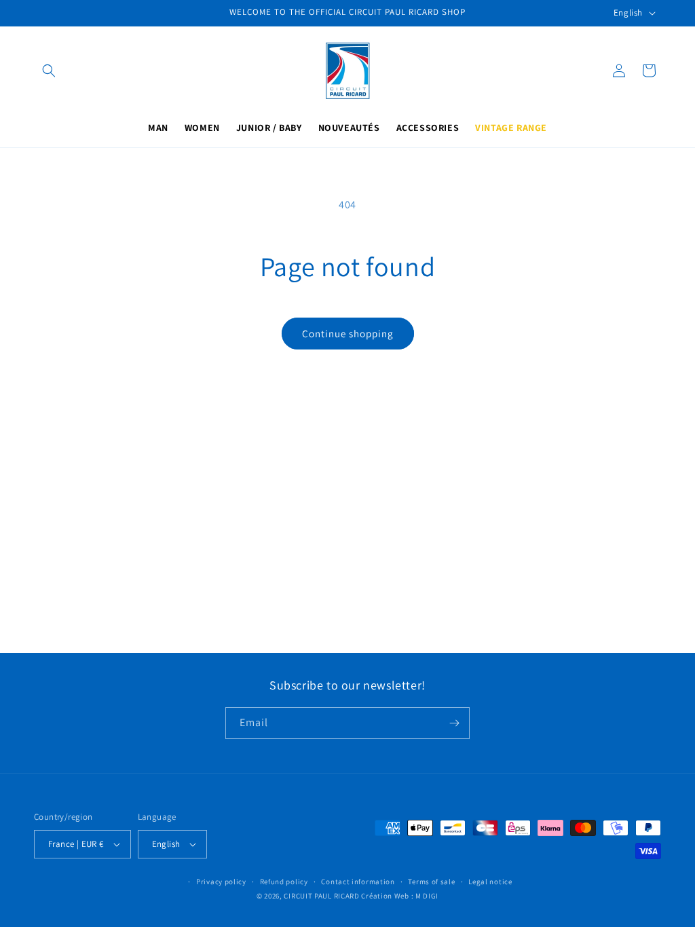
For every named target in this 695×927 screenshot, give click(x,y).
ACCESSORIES (427, 127)
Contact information (357, 881)
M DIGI (426, 896)
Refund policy (284, 881)
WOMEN (202, 127)
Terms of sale (431, 881)
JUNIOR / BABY (269, 127)
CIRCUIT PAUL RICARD (321, 896)
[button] (49, 71)
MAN (158, 127)
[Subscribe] (454, 723)
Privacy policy (221, 881)
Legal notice (490, 881)
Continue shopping (348, 333)
